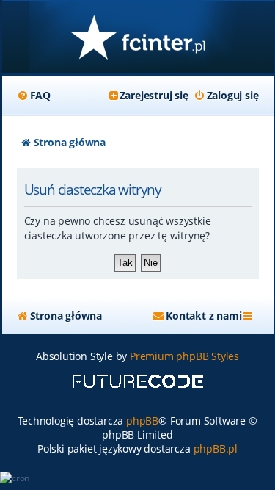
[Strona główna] (138, 38)
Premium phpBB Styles (184, 356)
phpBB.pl (216, 448)
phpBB (142, 421)
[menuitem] (34, 95)
